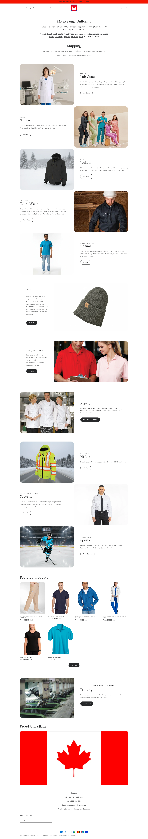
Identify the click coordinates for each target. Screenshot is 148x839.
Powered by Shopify (34, 835)
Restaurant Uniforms (90, 419)
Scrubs (25, 134)
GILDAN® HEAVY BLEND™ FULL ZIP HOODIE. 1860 (85, 617)
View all (74, 665)
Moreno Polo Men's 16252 (54, 657)
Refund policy (53, 835)
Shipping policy (72, 835)
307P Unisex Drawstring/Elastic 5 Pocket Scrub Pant (31, 617)
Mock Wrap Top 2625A (26, 657)
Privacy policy (44, 835)
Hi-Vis (86, 468)
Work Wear (26, 220)
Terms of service (62, 835)
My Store (26, 835)
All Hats (32, 323)
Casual (85, 262)
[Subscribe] (50, 820)
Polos (32, 371)
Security (26, 513)
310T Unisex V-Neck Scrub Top (56, 616)
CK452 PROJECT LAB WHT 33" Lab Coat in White (114, 617)
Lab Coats (86, 93)
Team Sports (87, 554)
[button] (118, 8)
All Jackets (86, 176)
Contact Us (87, 703)
